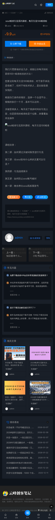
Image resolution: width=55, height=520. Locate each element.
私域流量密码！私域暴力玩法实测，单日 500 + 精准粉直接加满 (20, 468)
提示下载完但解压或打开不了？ (23, 307)
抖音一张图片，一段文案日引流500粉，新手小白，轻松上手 (15, 398)
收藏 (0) (14, 197)
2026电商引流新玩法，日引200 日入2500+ (39, 364)
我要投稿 (49, 13)
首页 (6, 13)
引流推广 (13, 13)
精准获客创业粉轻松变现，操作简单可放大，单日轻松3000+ (20, 458)
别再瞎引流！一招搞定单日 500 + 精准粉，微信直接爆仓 (20, 452)
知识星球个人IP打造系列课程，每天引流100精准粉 (14, 255)
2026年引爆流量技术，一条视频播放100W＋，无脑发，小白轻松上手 (40, 398)
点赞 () (42, 197)
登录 (49, 5)
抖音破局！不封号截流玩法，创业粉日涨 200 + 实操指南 (14, 364)
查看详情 (13, 295)
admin (9, 26)
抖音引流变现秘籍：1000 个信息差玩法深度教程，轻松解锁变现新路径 (21, 473)
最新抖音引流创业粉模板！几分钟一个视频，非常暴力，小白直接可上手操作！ (20, 447)
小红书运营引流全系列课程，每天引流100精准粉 (41, 255)
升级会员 (40, 43)
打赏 (28, 197)
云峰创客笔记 (14, 211)
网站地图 (44, 510)
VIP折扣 (46, 34)
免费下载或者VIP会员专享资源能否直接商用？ (29, 275)
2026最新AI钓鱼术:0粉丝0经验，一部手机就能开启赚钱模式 (20, 463)
